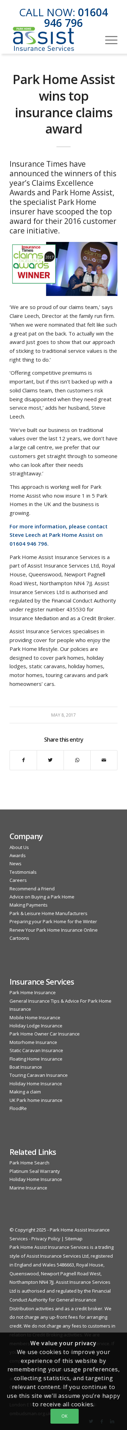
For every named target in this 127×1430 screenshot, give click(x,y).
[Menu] (107, 39)
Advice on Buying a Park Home (42, 897)
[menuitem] (107, 39)
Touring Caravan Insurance (39, 1075)
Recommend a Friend (32, 888)
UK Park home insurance (36, 1100)
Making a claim (25, 1091)
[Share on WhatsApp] (77, 760)
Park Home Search (29, 1162)
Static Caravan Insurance (36, 1050)
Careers (18, 880)
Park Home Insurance (33, 992)
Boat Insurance (26, 1067)
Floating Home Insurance (36, 1059)
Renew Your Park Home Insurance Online (54, 930)
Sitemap (74, 1238)
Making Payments (29, 905)
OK (64, 1416)
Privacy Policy (45, 1238)
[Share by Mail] (104, 760)
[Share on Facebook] (23, 760)
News (16, 863)
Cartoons (19, 938)
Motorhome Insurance (33, 1042)
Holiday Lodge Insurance (36, 1025)
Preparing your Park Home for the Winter (53, 921)
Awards (18, 855)
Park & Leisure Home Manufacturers (48, 913)
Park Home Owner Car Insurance (45, 1034)
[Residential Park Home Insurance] (53, 39)
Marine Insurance (28, 1188)
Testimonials (23, 872)
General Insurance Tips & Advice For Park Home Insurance (60, 1005)
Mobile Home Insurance (35, 1017)
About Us (19, 847)
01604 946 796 (76, 17)
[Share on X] (50, 760)
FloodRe (18, 1108)
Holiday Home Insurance (36, 1083)
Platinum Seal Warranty (35, 1171)
